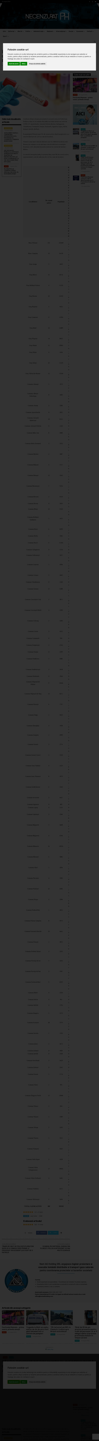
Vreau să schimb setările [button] (37, 64)
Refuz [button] (24, 64)
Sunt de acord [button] (13, 64)
